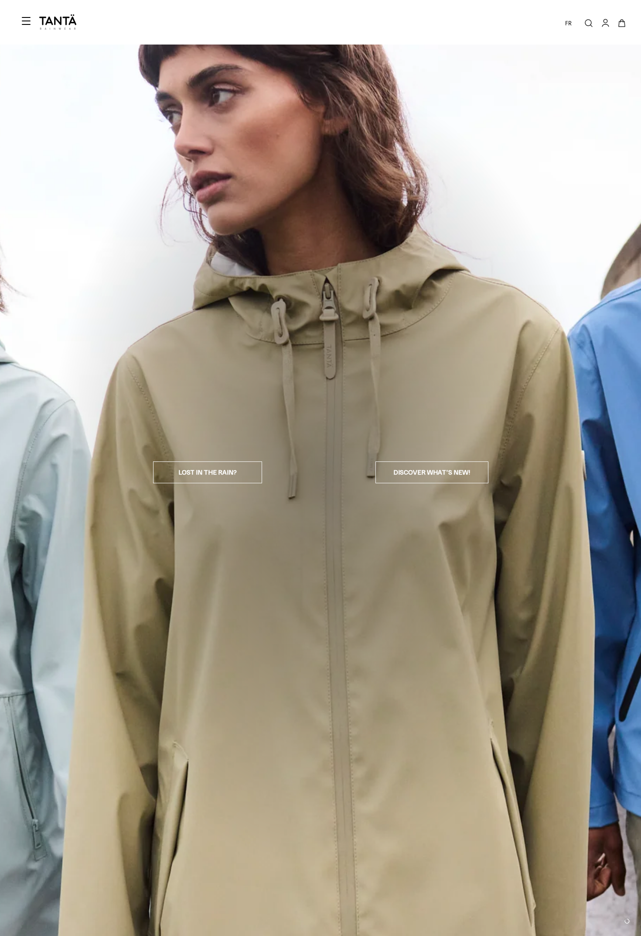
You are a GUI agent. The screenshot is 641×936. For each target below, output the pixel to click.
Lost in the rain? (207, 472)
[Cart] (622, 23)
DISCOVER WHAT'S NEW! (432, 472)
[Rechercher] (589, 23)
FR (568, 23)
